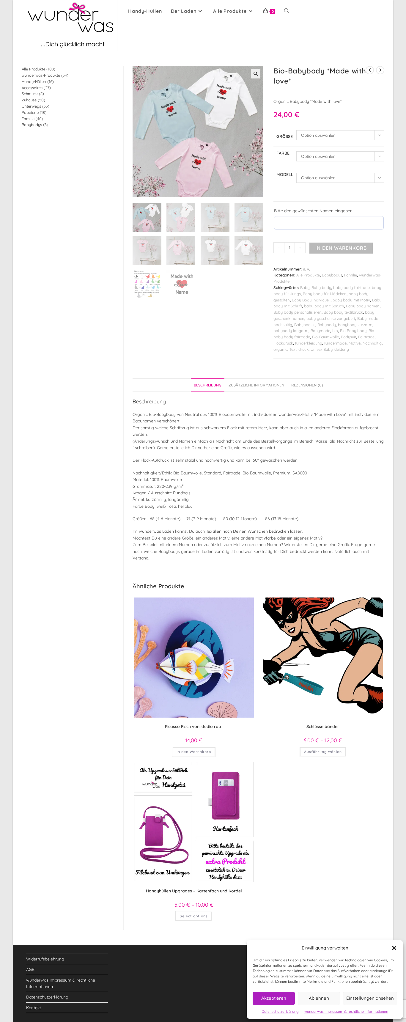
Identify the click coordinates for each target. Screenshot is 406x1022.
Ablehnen (319, 998)
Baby (304, 287)
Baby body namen (363, 306)
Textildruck (299, 349)
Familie (350, 275)
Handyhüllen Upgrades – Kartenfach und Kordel (194, 891)
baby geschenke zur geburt (330, 318)
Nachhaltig (372, 343)
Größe (284, 136)
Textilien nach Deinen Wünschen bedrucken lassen (253, 531)
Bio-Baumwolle (325, 336)
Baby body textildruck (343, 312)
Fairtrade (366, 336)
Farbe (282, 153)
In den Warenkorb (341, 248)
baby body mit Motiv (351, 300)
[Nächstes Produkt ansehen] (380, 70)
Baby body (321, 287)
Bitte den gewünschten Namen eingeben (313, 210)
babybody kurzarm (355, 324)
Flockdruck (283, 343)
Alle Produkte (308, 275)
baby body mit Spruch (324, 306)
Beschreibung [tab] (207, 385)
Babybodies (304, 324)
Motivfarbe (265, 538)
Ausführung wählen (323, 751)
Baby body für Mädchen (325, 293)
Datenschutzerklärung (280, 1011)
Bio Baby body (353, 330)
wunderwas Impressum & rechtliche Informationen (346, 1011)
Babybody (326, 324)
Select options (194, 916)
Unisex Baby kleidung (330, 349)
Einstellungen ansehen (370, 998)
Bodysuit (348, 336)
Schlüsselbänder (322, 726)
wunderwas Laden (156, 531)
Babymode (320, 330)
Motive (355, 343)
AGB (30, 969)
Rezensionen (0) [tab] (307, 385)
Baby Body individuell (311, 300)
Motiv (224, 538)
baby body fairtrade (351, 287)
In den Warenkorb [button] (194, 751)
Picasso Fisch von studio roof (194, 726)
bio (335, 330)
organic (280, 349)
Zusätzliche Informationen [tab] (256, 385)
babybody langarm (291, 330)
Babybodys (332, 275)
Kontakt (33, 1007)
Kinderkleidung (308, 343)
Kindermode (335, 343)
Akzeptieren (273, 998)
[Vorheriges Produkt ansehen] (370, 70)
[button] (394, 948)
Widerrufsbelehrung (45, 959)
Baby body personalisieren (297, 312)
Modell (284, 174)
